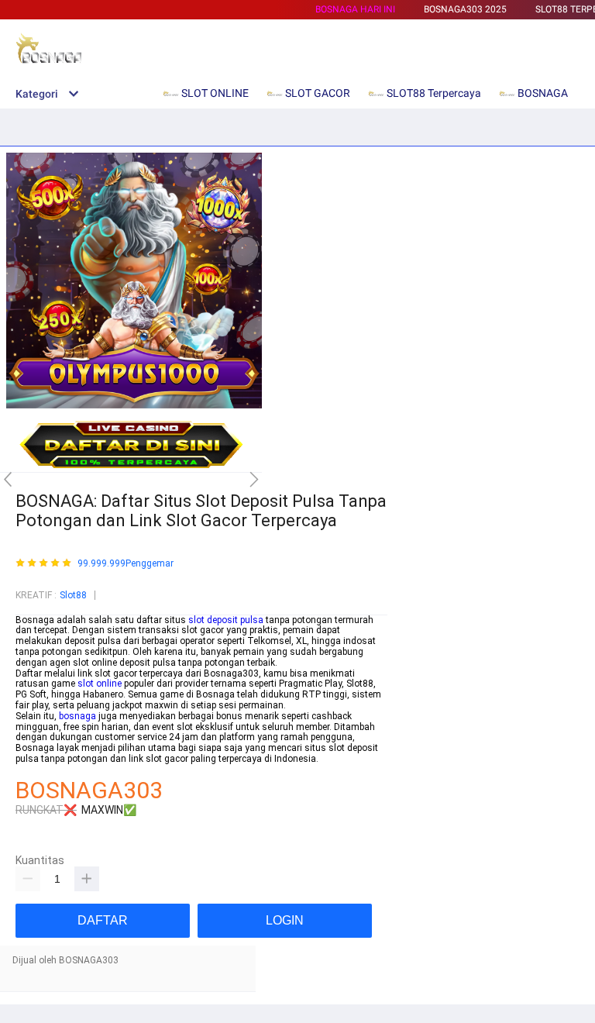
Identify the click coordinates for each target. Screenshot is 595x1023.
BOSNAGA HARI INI (355, 9)
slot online (99, 683)
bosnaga (77, 716)
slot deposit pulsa (225, 620)
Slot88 (73, 595)
